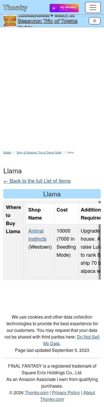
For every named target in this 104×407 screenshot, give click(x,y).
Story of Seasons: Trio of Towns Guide (48, 20)
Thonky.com (37, 392)
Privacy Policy (66, 392)
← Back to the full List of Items (37, 180)
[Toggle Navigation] (94, 20)
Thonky (15, 7)
